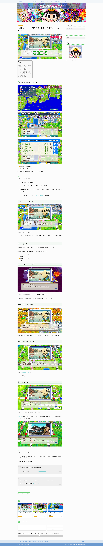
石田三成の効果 (22, 66)
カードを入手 (24, 69)
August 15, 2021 (42, 471)
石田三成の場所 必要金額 (25, 65)
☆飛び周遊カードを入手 (26, 73)
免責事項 (28, 544)
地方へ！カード (24, 75)
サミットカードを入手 (25, 68)
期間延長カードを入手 (25, 72)
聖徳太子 (20, 416)
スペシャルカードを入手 (26, 71)
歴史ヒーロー (20, 25)
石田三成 (28, 493)
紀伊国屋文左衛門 (40, 195)
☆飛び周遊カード (25, 372)
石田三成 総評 (22, 76)
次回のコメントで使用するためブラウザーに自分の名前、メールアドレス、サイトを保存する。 (39, 533)
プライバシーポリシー (22, 544)
